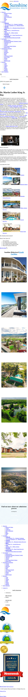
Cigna (5, 63)
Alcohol (6, 49)
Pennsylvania (7, 36)
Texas (5, 31)
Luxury (5, 59)
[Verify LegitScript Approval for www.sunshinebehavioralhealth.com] (2, 620)
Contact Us (5, 588)
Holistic (5, 58)
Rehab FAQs (7, 47)
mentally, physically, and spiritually (15, 105)
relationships (15, 106)
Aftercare (6, 43)
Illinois (5, 29)
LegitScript (6, 15)
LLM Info (7, 604)
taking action (14, 117)
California (6, 23)
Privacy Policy (3, 696)
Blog (5, 18)
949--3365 (8, 600)
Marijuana (6, 52)
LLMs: (6, 602)
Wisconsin (6, 34)
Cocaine (6, 51)
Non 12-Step (7, 57)
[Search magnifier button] (27, 77)
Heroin (5, 53)
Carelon (5, 69)
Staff (5, 20)
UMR (5, 67)
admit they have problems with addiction (13, 116)
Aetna (5, 64)
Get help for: (14, 511)
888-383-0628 (16, 1)
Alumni (5, 45)
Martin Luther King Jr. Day (12, 126)
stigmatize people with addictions (7, 111)
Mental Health (7, 60)
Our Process (4, 39)
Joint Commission (8, 17)
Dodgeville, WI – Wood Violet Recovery (13, 35)
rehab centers (22, 116)
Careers (5, 14)
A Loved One (13, 520)
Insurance (3, 62)
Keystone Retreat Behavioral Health (12, 37)
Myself (13, 515)
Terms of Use (3, 691)
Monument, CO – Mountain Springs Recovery (15, 28)
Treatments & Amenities (6, 48)
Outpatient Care (7, 42)
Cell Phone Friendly (8, 56)
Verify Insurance (4, 71)
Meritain (6, 70)
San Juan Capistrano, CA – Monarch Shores (14, 25)
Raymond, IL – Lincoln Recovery (12, 30)
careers (20, 106)
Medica (5, 68)
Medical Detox (7, 40)
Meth (5, 54)
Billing (5, 19)
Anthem (6, 65)
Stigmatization (18, 111)
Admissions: (8, 592)
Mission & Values (8, 13)
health (11, 106)
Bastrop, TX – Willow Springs (11, 32)
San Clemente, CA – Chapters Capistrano (14, 24)
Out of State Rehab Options (10, 46)
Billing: (7, 597)
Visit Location (13, 287)
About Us (3, 12)
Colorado (6, 26)
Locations (3, 21)
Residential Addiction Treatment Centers (12, 41)
